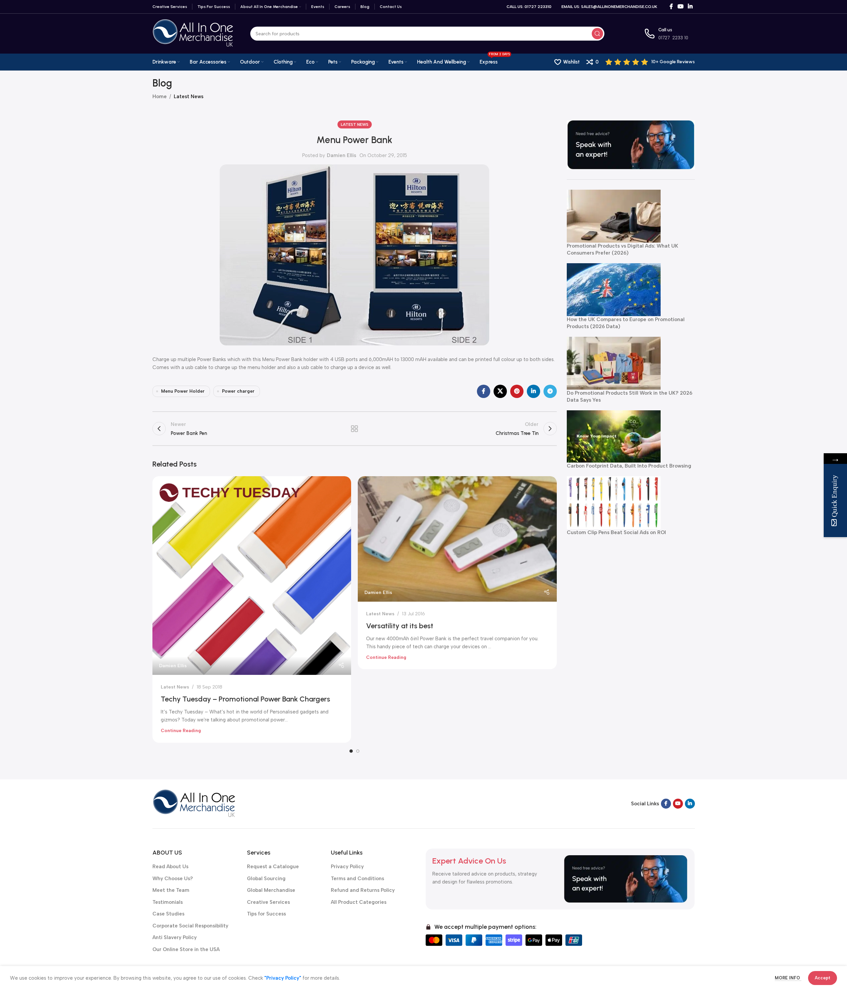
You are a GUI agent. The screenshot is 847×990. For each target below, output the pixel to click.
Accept (822, 977)
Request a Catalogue (273, 867)
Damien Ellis (341, 155)
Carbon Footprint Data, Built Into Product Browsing (629, 466)
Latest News (188, 96)
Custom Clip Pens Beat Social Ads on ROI (616, 532)
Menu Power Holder (183, 391)
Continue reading (181, 730)
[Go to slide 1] (351, 751)
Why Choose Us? (172, 879)
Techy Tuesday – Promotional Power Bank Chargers (245, 698)
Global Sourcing (266, 879)
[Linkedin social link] (690, 6)
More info (788, 977)
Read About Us (170, 867)
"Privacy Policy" (282, 978)
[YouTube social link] (680, 6)
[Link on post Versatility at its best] (457, 539)
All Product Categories (358, 902)
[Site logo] (193, 33)
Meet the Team (170, 890)
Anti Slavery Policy (174, 937)
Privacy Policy (347, 867)
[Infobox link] (650, 62)
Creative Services (268, 902)
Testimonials (167, 902)
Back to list (354, 428)
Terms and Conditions (357, 879)
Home (159, 96)
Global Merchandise (271, 890)
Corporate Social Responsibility (190, 926)
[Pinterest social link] (517, 391)
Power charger (238, 391)
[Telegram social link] (550, 391)
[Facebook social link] (671, 6)
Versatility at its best (399, 625)
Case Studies (168, 914)
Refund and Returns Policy (363, 890)
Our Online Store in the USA (186, 949)
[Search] (597, 33)
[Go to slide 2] (357, 751)
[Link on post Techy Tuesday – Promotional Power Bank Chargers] (251, 575)
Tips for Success (266, 914)
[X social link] (500, 391)
